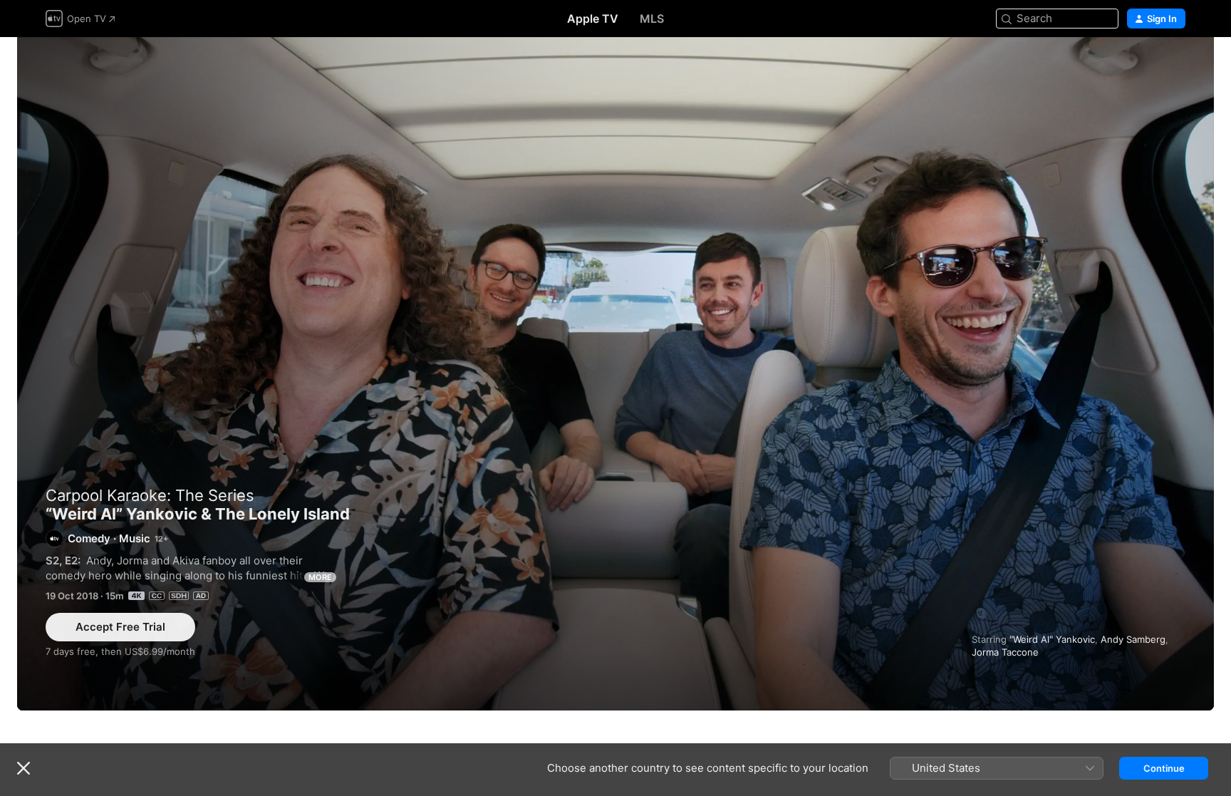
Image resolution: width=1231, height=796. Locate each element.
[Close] (23, 768)
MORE (320, 577)
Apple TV (592, 18)
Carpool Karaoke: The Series (150, 495)
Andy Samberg (1133, 639)
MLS (652, 18)
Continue (1164, 768)
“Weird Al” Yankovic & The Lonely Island (615, 373)
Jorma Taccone (1005, 652)
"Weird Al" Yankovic (1052, 639)
